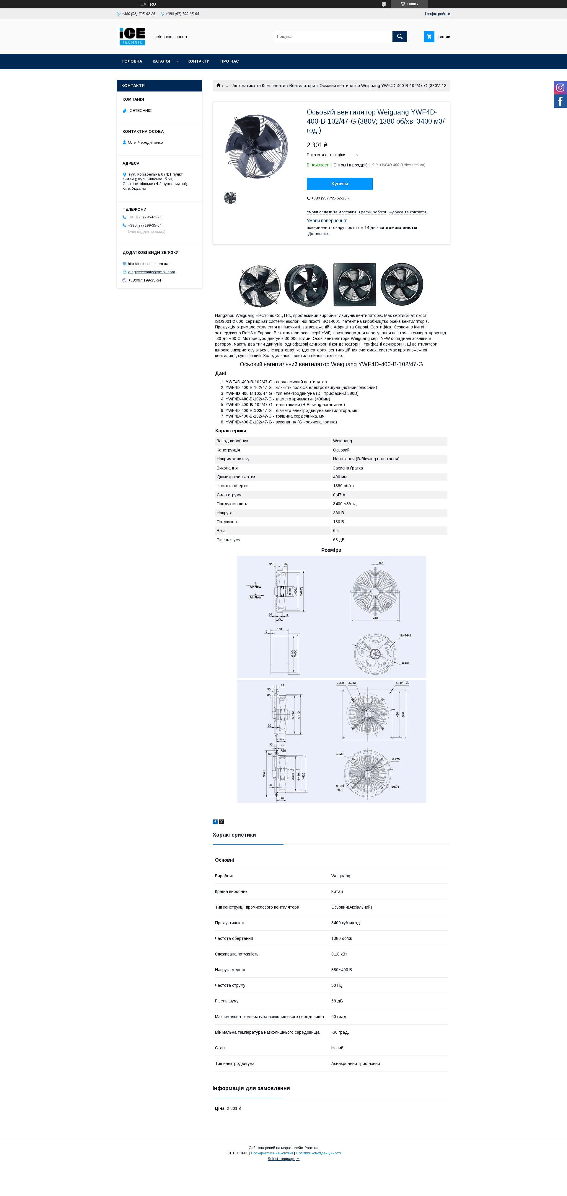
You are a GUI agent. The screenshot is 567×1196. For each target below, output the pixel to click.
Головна (132, 61)
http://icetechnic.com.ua (148, 263)
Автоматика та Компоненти (258, 85)
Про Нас (229, 61)
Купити (339, 183)
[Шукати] (399, 36)
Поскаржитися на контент (272, 1153)
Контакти (199, 61)
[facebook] (215, 822)
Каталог (162, 61)
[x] (221, 822)
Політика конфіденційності (318, 1153)
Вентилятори (302, 85)
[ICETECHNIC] (131, 46)
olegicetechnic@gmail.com (151, 272)
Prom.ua (311, 1148)
